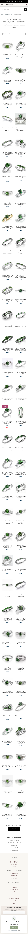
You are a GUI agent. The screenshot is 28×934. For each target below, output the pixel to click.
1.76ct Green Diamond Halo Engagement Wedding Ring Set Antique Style (20, 129)
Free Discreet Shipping (14, 840)
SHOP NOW (17, 1)
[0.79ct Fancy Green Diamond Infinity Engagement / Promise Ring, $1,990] (20, 633)
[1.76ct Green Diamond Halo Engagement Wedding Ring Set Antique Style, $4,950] (20, 118)
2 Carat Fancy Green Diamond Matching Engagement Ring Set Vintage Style (20, 742)
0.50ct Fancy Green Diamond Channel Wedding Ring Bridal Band (20, 595)
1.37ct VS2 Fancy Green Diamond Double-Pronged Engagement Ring (7, 767)
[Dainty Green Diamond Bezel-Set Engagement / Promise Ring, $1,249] (7, 585)
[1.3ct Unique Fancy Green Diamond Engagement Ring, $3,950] (20, 706)
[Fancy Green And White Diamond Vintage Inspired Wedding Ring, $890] (7, 143)
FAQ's (14, 891)
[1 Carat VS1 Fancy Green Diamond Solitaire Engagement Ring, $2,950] (7, 193)
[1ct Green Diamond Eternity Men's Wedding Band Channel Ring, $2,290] (7, 290)
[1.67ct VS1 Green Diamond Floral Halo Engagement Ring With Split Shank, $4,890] (7, 560)
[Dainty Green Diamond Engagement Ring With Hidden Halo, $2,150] (7, 781)
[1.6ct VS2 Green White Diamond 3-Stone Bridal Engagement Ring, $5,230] (7, 45)
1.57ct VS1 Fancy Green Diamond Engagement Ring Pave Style (20, 522)
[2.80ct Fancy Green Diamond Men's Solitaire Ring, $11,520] (20, 536)
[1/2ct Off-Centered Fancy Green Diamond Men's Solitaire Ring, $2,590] (20, 487)
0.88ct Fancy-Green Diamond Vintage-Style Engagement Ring (20, 791)
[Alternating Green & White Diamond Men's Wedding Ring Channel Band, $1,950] (7, 266)
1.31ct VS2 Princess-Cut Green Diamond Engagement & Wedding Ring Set (21, 398)
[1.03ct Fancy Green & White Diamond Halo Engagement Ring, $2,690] (20, 217)
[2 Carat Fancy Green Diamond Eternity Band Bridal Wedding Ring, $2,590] (7, 609)
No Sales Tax (14, 847)
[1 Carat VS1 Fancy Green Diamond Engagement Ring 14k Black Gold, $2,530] (7, 339)
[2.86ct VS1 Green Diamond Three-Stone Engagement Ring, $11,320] (20, 805)
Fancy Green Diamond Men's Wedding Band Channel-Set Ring (21, 252)
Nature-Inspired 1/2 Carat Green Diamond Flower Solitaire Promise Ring (7, 449)
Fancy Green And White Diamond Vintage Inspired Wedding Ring (7, 153)
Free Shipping (14, 877)
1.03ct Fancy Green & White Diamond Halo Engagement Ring (21, 227)
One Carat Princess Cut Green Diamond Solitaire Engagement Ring (7, 815)
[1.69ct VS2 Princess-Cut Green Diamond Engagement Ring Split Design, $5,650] (7, 463)
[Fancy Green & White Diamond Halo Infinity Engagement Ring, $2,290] (7, 536)
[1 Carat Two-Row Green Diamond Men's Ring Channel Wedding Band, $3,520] (7, 314)
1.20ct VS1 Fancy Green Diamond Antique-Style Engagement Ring (21, 668)
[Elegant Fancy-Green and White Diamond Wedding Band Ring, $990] (7, 118)
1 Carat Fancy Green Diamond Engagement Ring (7, 497)
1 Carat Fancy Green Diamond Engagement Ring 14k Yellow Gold (7, 227)
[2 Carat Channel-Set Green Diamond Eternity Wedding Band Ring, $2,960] (20, 438)
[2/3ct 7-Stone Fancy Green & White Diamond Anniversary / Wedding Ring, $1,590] (20, 314)
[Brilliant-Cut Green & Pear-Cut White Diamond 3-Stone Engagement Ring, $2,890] (7, 388)
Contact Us (14, 886)
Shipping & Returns (14, 889)
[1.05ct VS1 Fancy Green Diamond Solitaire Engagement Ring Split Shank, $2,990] (7, 167)
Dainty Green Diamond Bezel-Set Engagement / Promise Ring (7, 595)
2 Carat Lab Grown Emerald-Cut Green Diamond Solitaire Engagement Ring (21, 203)
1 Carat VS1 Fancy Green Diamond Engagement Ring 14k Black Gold (7, 349)
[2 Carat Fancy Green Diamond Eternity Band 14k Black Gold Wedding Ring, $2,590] (20, 339)
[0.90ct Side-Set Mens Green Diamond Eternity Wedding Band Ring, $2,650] (20, 412)
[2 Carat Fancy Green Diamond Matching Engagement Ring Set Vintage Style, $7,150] (20, 731)
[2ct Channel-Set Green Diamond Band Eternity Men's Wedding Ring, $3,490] (7, 94)
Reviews (14, 866)
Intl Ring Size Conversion (14, 898)
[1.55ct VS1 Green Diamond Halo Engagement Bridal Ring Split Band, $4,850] (20, 94)
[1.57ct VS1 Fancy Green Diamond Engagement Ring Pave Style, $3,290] (20, 511)
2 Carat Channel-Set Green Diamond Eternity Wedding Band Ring (20, 449)
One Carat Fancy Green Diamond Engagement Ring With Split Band (20, 80)
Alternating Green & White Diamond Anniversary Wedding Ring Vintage (7, 252)
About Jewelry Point (14, 861)
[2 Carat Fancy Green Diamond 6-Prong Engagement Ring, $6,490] (7, 658)
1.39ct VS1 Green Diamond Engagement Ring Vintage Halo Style (20, 767)
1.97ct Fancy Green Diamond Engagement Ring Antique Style (7, 717)
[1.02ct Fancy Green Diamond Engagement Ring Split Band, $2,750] (20, 682)
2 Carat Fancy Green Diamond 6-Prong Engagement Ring (7, 668)
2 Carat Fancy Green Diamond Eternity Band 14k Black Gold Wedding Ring (20, 349)
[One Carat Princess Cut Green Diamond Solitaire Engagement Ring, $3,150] (7, 805)
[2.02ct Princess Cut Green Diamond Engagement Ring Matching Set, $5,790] (20, 143)
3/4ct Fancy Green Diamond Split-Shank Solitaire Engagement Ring (20, 300)
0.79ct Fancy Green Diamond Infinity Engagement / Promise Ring (20, 644)
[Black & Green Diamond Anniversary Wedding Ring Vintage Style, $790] (20, 560)
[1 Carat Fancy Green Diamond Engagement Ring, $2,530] (7, 487)
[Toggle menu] (2, 4)
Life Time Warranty (14, 850)
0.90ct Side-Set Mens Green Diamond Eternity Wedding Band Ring (21, 422)
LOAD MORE (14, 828)
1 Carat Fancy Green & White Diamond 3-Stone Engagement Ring (7, 80)
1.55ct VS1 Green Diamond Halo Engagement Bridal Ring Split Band (20, 104)
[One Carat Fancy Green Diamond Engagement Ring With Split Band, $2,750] (20, 70)
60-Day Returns (14, 845)
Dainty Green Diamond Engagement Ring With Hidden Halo (7, 791)
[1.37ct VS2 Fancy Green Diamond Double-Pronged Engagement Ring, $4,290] (7, 756)
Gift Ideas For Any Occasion (14, 900)
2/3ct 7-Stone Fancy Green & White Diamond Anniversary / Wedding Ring (20, 325)
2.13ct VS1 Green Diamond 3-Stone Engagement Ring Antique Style (7, 522)
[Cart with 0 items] (26, 4)
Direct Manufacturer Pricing (14, 842)
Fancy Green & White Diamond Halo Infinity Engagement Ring (7, 546)
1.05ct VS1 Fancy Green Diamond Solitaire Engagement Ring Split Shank (7, 178)
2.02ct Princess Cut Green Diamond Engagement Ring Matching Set (20, 153)
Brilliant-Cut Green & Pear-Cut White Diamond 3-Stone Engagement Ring (7, 398)
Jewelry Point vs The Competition (14, 863)
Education (14, 901)
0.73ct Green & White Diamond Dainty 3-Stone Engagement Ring (7, 741)
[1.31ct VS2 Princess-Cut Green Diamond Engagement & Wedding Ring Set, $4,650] (20, 388)
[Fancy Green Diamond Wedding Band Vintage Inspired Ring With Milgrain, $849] (20, 266)
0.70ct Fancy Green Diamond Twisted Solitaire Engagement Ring (7, 692)
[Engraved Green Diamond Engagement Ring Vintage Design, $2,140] (20, 45)
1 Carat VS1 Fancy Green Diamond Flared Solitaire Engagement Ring (20, 373)
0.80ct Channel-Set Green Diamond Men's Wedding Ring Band (20, 177)
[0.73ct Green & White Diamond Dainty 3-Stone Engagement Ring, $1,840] (7, 731)
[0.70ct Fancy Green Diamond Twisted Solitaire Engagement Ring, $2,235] (7, 682)
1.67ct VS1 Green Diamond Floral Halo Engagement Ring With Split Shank (7, 570)
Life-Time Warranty (14, 873)
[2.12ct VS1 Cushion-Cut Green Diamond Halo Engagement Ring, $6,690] (20, 609)
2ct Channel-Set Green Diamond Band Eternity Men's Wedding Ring (7, 104)
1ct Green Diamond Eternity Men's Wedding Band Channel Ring (7, 300)
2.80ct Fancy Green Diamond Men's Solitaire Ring (21, 546)
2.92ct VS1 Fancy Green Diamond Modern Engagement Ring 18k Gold (20, 473)
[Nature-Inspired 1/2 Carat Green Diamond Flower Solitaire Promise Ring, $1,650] (7, 438)
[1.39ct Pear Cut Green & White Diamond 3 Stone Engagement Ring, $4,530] (7, 633)
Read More (14, 27)
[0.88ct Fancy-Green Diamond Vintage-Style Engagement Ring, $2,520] (20, 781)
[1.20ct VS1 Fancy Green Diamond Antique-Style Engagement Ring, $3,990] (20, 658)
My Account (14, 887)
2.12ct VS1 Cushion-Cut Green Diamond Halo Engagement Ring (21, 619)
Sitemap (14, 903)
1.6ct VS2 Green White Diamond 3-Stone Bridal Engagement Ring (7, 56)
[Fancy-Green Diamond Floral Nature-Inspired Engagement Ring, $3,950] (7, 363)
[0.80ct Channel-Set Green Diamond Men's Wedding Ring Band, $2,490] (20, 167)
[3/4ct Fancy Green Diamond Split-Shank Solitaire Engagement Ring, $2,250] (20, 290)
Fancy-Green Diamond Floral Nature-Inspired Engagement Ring (7, 373)
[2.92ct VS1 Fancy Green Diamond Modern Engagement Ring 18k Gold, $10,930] (20, 463)
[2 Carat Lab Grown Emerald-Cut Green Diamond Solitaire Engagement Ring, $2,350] (20, 193)
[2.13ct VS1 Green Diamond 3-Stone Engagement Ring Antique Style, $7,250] (7, 511)
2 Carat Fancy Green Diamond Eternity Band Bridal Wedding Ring (7, 619)
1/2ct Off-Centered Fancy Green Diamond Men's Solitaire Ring (20, 497)
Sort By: (5, 33)
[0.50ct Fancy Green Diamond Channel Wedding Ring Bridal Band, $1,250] (20, 585)
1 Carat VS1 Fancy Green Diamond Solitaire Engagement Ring (7, 203)
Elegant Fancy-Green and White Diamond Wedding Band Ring (7, 129)
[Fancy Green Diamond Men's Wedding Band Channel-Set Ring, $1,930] (20, 241)
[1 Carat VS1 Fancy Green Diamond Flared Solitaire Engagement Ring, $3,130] (20, 363)
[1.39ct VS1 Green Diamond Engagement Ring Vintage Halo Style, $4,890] (20, 756)
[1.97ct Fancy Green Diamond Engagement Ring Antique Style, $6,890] (7, 706)
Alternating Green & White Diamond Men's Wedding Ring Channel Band (7, 276)
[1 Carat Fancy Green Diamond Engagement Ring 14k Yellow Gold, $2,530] (7, 217)
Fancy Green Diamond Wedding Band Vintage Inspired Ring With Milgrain (20, 276)
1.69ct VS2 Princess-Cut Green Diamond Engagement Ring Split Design (7, 473)
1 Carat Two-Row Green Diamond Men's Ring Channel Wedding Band (7, 325)
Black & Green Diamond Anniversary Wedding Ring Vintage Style (20, 570)
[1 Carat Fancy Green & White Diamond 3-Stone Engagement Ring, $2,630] (7, 70)
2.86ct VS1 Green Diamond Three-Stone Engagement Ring (20, 815)
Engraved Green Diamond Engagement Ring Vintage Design (20, 56)
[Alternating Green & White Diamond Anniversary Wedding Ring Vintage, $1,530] (7, 241)
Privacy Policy (14, 864)
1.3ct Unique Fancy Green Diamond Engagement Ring (20, 716)
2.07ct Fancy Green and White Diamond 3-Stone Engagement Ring (7, 422)
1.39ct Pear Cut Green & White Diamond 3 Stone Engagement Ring (7, 644)
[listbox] (11, 34)
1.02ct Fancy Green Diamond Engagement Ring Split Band (20, 692)
